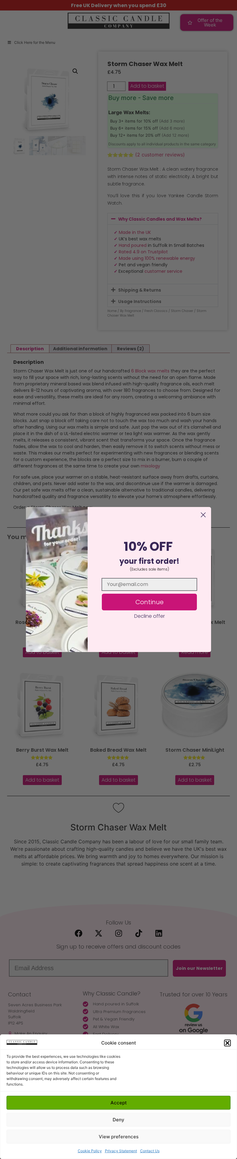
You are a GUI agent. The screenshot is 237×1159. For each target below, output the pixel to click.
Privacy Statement (121, 1151)
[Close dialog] (203, 514)
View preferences (119, 1137)
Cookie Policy (90, 1151)
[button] (227, 1043)
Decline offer (149, 616)
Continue (149, 602)
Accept (118, 1103)
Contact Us (150, 1151)
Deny (118, 1120)
